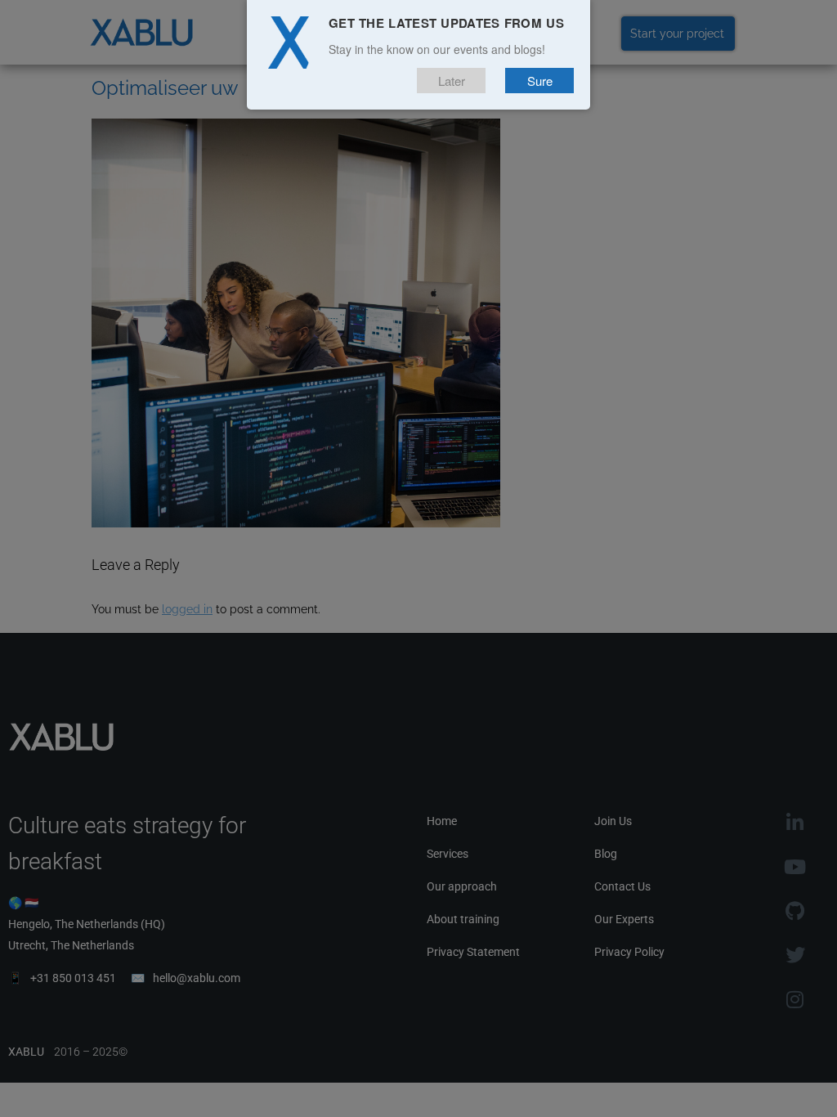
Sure (540, 80)
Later (451, 80)
